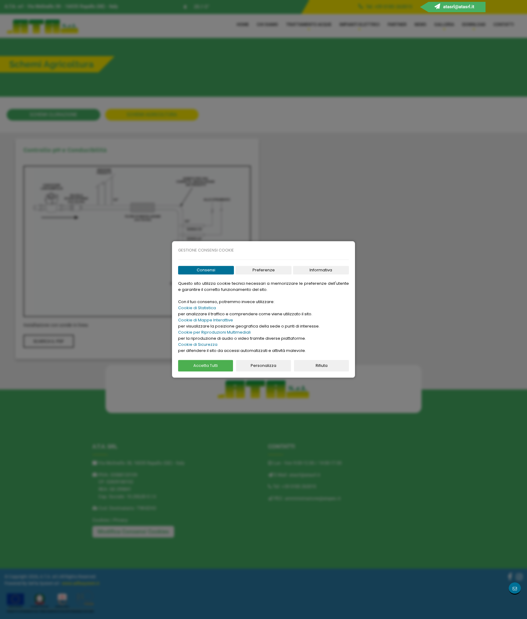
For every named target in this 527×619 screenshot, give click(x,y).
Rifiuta (322, 365)
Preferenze (264, 270)
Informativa (321, 270)
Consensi (206, 270)
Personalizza (263, 365)
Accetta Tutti (205, 365)
